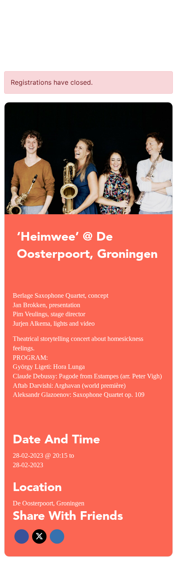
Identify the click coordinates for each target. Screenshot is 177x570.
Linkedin (57, 536)
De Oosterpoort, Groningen (48, 503)
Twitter (39, 536)
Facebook (21, 536)
